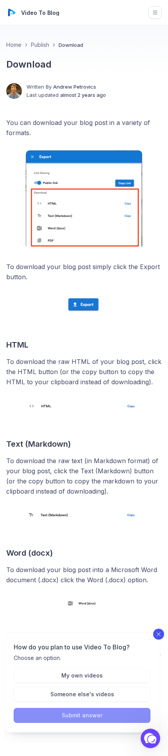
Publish (40, 44)
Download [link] (71, 45)
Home (13, 44)
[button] (150, 738)
